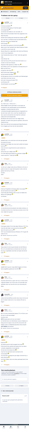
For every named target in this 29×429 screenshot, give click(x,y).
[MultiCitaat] (2, 130)
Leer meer (2, 3)
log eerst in (16, 373)
